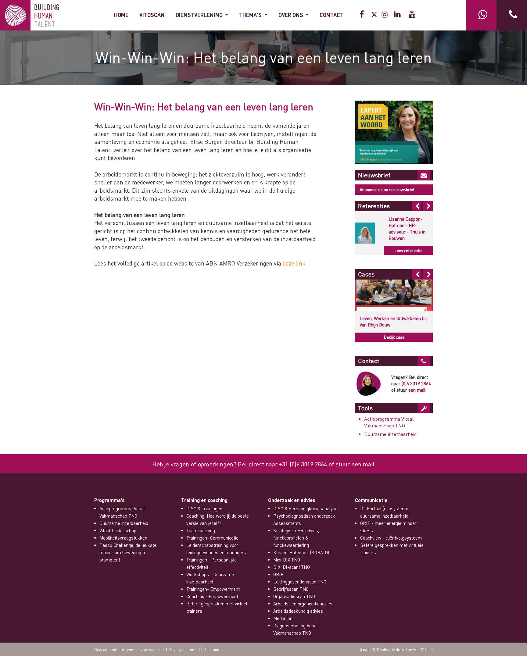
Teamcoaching (200, 530)
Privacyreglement (184, 649)
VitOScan (152, 15)
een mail (416, 390)
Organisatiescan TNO (294, 596)
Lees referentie (408, 250)
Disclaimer (213, 649)
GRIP (278, 574)
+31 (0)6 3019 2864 (303, 464)
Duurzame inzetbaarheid (390, 434)
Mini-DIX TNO (286, 560)
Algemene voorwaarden (143, 649)
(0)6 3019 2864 (416, 383)
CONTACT (331, 15)
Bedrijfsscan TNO (291, 589)
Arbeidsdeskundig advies (298, 611)
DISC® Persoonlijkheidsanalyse (305, 508)
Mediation (282, 618)
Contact (368, 361)
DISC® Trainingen (204, 508)
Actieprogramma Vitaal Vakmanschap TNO (389, 422)
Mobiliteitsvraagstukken (123, 538)
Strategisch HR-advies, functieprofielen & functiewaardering (296, 537)
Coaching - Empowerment (212, 596)
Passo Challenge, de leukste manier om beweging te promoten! (127, 552)
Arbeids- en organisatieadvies (302, 604)
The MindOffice (419, 649)
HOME (121, 15)
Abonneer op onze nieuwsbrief (387, 189)
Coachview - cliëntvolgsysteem (391, 538)
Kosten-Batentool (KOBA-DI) (302, 552)
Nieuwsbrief (374, 175)
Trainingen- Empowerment (213, 589)
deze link (294, 263)
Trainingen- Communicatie (212, 538)
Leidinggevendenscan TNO (299, 582)
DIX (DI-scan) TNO (291, 567)
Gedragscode (106, 649)
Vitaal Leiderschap (117, 530)
